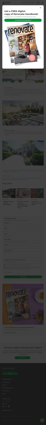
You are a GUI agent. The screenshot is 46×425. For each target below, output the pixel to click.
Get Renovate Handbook (23, 20)
